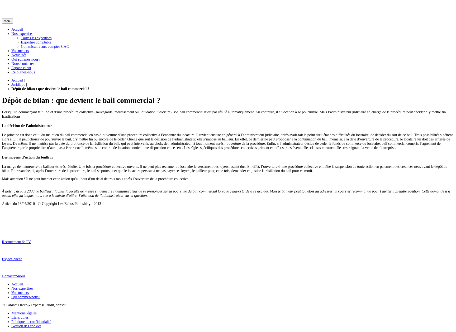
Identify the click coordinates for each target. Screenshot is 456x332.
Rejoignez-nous (23, 72)
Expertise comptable (36, 42)
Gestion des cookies (26, 326)
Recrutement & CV (16, 242)
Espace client (21, 68)
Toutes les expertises (36, 38)
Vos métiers (20, 51)
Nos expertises (22, 34)
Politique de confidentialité (31, 322)
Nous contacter (22, 64)
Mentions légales (24, 313)
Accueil (17, 29)
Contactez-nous (13, 276)
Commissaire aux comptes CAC (45, 46)
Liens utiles (19, 317)
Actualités (18, 55)
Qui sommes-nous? (25, 59)
